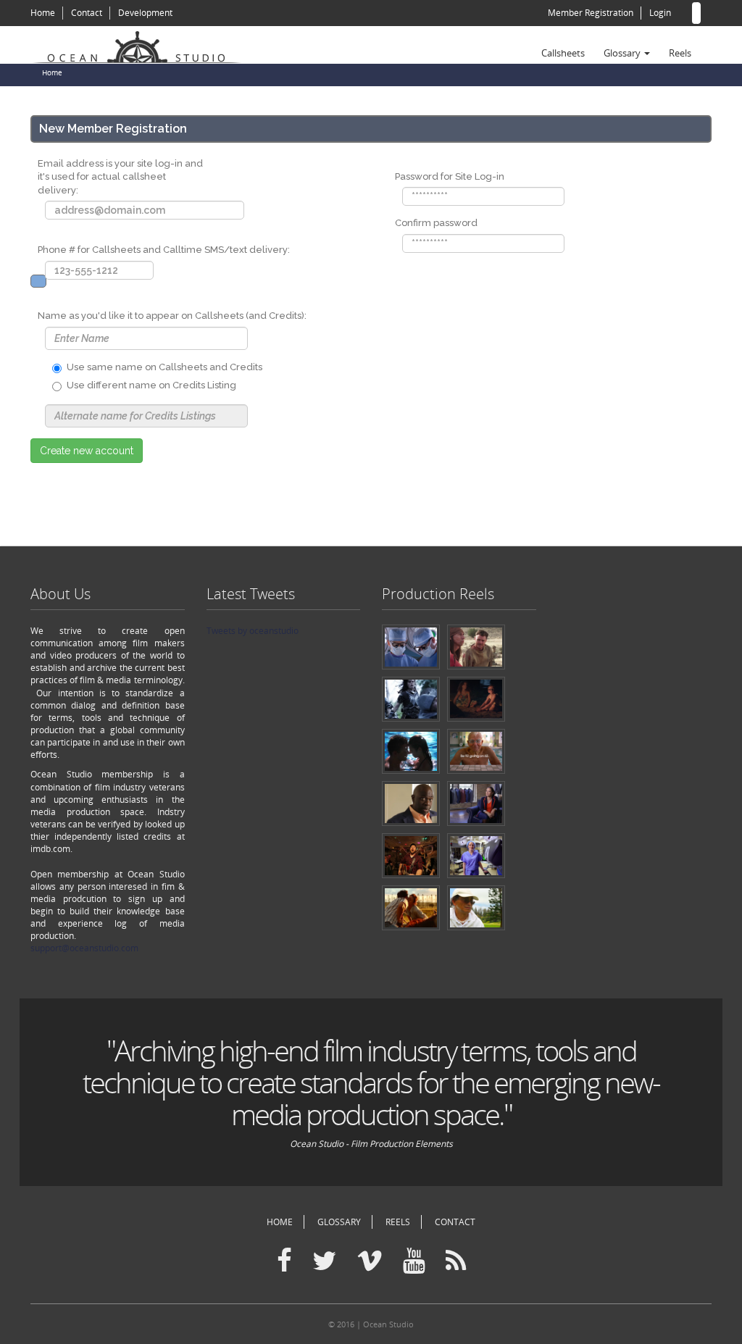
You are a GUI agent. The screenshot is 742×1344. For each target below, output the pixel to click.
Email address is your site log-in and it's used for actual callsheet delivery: (120, 177)
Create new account (86, 450)
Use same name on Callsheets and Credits (164, 367)
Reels (680, 52)
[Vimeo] (370, 1261)
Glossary (623, 52)
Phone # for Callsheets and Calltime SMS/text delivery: (164, 249)
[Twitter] (324, 1261)
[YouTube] (414, 1261)
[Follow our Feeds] (456, 1261)
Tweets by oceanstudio (253, 631)
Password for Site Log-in (449, 176)
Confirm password (436, 222)
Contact (86, 13)
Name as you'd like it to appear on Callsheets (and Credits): (172, 315)
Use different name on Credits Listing (151, 385)
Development (145, 13)
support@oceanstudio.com (84, 948)
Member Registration (590, 13)
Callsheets (563, 52)
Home (42, 13)
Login (660, 13)
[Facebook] (284, 1261)
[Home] (142, 45)
